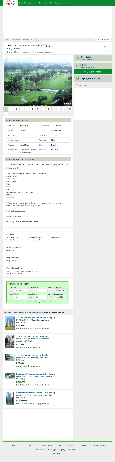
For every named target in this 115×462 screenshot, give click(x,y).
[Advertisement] (57, 22)
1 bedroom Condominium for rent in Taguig (35, 317)
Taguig (36, 39)
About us (12, 445)
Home (7, 39)
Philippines (16, 39)
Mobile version (100, 445)
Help (29, 445)
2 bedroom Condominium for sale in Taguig (35, 392)
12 (64, 109)
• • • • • (87, 65)
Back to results (103, 40)
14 (6, 113)
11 (59, 109)
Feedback (82, 445)
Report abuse (82, 85)
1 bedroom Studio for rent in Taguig (32, 336)
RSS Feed (56, 453)
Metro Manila (27, 39)
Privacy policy (47, 445)
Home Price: (12, 287)
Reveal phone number (87, 67)
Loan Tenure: (33, 294)
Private (49, 52)
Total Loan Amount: (55, 287)
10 (54, 109)
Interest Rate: (13, 294)
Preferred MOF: (33, 287)
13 (70, 109)
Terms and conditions (65, 445)
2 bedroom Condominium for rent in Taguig (35, 373)
